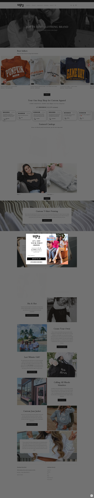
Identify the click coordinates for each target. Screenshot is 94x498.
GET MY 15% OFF (36, 259)
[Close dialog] (67, 235)
